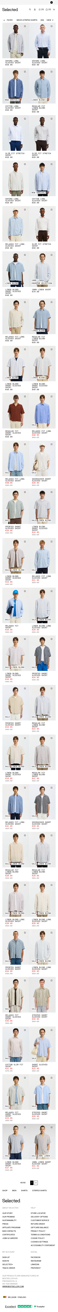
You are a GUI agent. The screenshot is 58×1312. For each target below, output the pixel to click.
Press (5, 1224)
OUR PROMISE (8, 1216)
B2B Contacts (9, 1231)
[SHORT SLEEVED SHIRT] (42, 1044)
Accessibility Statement (43, 1245)
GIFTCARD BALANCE (40, 1227)
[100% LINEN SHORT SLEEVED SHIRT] (42, 1141)
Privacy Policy (38, 1231)
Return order (38, 1224)
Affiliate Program (11, 1227)
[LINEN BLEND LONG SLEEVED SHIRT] (42, 605)
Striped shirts (39, 1191)
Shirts (24, 1191)
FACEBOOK (35, 1257)
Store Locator (38, 1213)
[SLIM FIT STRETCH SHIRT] (15, 133)
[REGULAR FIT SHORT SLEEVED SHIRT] (15, 410)
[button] (15, 40)
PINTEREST (36, 1268)
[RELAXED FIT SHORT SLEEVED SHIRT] (15, 995)
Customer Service (40, 1220)
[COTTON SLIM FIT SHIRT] (15, 1044)
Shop (4, 1191)
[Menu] (54, 9)
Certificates (8, 1234)
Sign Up (6, 1257)
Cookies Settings (39, 1241)
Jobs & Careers (10, 1238)
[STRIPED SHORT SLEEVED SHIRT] (42, 995)
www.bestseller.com (13, 1286)
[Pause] (51, 2)
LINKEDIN (35, 1264)
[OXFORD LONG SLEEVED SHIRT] (15, 40)
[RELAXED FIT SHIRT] (15, 605)
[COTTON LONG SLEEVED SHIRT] (15, 86)
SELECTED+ (7, 1264)
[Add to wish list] (25, 26)
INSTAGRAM (36, 1261)
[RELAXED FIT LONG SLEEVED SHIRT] (15, 224)
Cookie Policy (38, 1238)
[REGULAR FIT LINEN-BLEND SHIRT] (42, 86)
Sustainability (9, 1220)
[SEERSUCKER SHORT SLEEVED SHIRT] (42, 458)
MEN (14, 1191)
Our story (7, 1213)
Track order (8, 1268)
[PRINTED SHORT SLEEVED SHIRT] (15, 506)
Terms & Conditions (40, 1234)
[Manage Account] (35, 9)
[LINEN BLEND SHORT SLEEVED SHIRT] (15, 269)
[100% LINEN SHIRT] (42, 269)
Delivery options (39, 1216)
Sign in (5, 1261)
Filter (9, 20)
